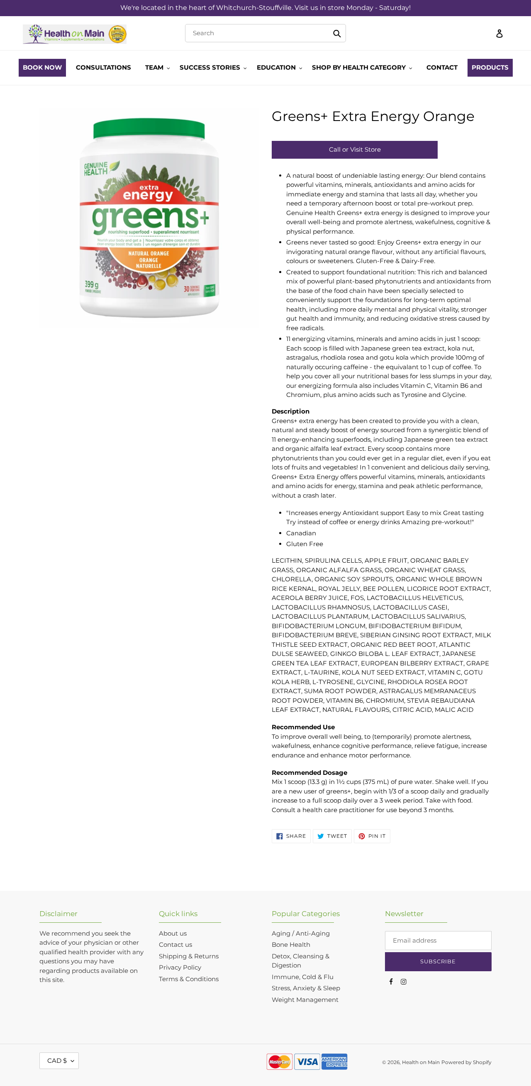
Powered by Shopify (466, 1062)
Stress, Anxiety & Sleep (306, 988)
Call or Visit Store (355, 149)
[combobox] (265, 33)
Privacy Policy (180, 967)
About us (173, 933)
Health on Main (421, 1062)
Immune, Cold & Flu (303, 977)
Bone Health (291, 944)
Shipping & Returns (189, 956)
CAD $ (57, 1060)
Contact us (175, 944)
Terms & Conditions (189, 979)
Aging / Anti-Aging (301, 933)
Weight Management (305, 1000)
